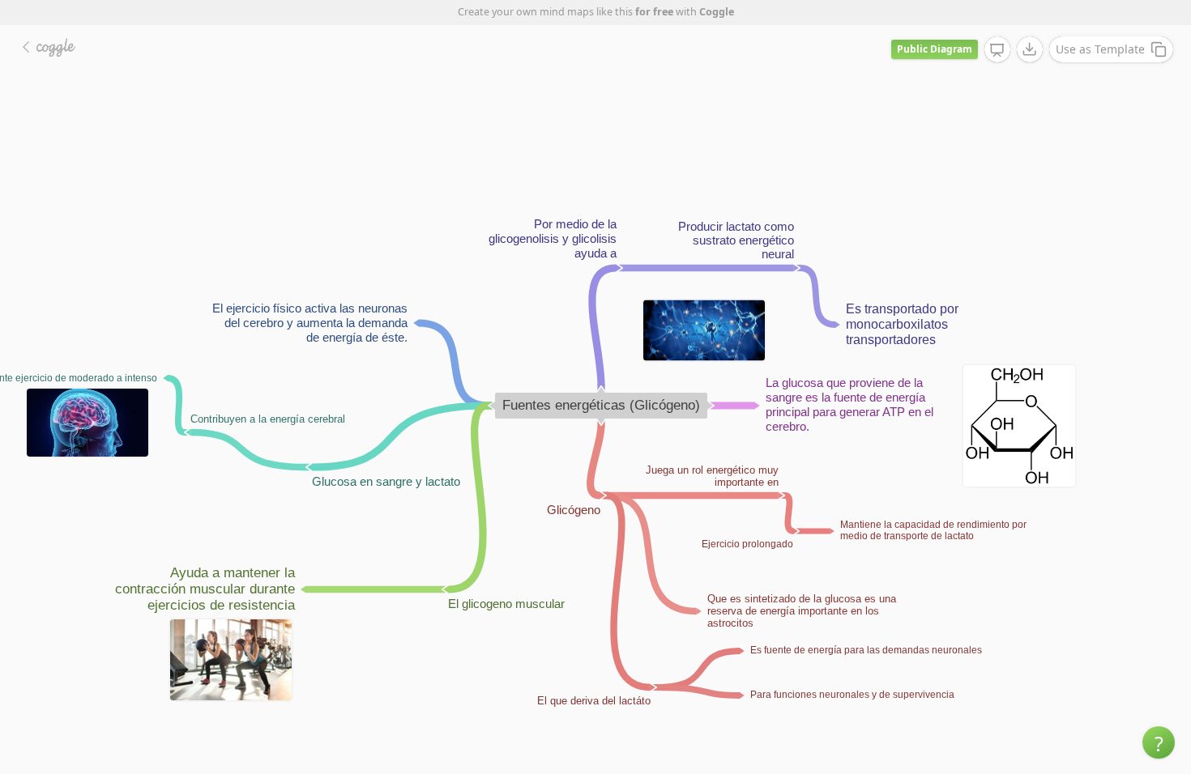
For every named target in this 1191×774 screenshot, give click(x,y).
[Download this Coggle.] (1030, 49)
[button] (1158, 742)
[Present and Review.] (997, 50)
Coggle (716, 12)
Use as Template (1100, 49)
